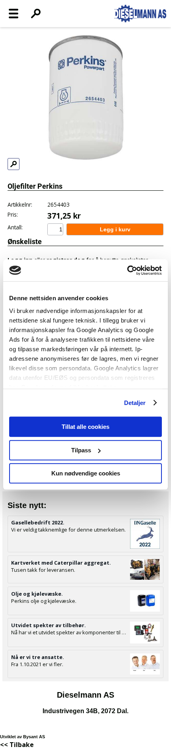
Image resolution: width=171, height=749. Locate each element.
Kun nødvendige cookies (85, 473)
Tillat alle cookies (85, 426)
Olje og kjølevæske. (37, 593)
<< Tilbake (17, 744)
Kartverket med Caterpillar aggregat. (61, 562)
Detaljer (135, 402)
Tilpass (81, 450)
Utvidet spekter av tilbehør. (48, 625)
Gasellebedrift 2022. (37, 522)
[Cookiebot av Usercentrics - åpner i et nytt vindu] (127, 270)
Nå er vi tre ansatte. (37, 657)
